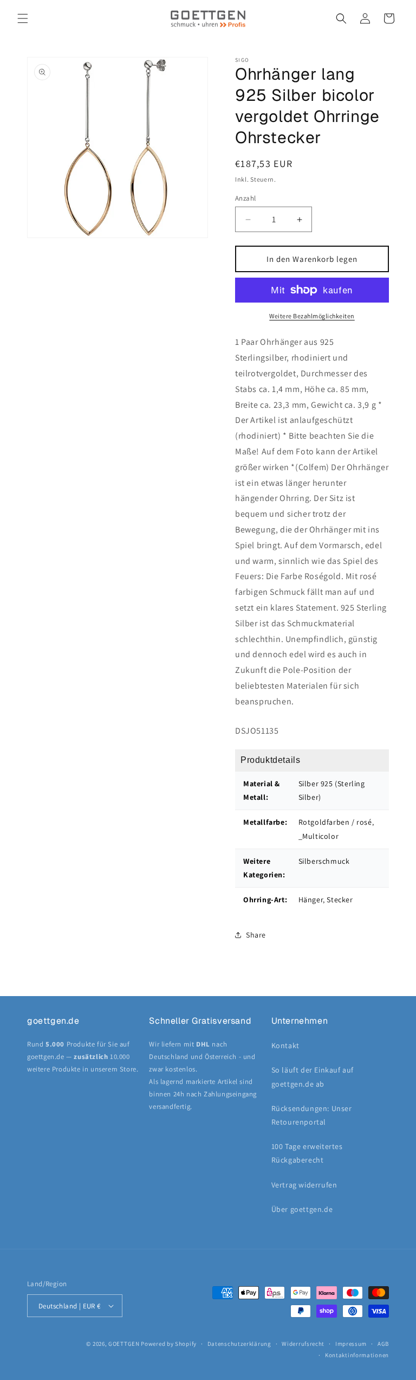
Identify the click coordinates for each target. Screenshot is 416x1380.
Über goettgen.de (302, 1209)
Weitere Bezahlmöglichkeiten (312, 316)
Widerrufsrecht (303, 1343)
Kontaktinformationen (357, 1355)
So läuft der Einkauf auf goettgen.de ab (312, 1076)
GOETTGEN (124, 1343)
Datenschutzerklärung (239, 1343)
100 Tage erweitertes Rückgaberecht (307, 1153)
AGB (383, 1343)
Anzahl (245, 198)
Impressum (351, 1343)
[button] (23, 18)
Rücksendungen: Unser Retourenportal (311, 1115)
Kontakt (285, 1045)
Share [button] (256, 935)
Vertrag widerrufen (304, 1185)
